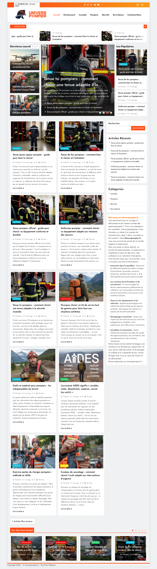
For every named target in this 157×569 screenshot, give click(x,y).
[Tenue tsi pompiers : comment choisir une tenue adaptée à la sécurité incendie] (33, 287)
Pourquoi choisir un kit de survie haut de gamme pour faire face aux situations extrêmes (80, 308)
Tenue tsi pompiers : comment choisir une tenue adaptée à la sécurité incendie (32, 308)
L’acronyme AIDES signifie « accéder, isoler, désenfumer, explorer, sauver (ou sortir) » (80, 389)
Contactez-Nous (134, 14)
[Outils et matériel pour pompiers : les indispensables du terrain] (33, 365)
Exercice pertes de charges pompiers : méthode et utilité (22, 90)
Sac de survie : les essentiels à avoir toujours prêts (69, 107)
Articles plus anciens (23, 521)
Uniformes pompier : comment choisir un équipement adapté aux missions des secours (131, 109)
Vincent (122, 86)
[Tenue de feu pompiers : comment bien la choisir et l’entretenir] (32, 36)
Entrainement (69, 14)
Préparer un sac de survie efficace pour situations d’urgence (73, 111)
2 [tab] (104, 113)
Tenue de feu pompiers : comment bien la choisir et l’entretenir (129, 82)
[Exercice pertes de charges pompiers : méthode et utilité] (33, 451)
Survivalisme (118, 14)
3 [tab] (107, 113)
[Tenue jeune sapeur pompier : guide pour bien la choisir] (33, 136)
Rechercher (114, 123)
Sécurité (105, 14)
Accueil (56, 14)
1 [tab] (100, 113)
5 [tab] (145, 530)
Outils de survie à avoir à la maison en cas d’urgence (68, 82)
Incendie (82, 14)
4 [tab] (111, 113)
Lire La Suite (17, 188)
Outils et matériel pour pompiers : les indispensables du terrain (32, 387)
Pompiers (94, 14)
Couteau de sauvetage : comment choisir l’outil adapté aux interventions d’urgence (80, 475)
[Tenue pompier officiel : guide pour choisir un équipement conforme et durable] (94, 36)
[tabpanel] (78, 80)
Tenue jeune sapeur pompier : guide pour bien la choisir (31, 156)
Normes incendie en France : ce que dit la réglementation (96, 550)
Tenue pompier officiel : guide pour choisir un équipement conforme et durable (131, 96)
